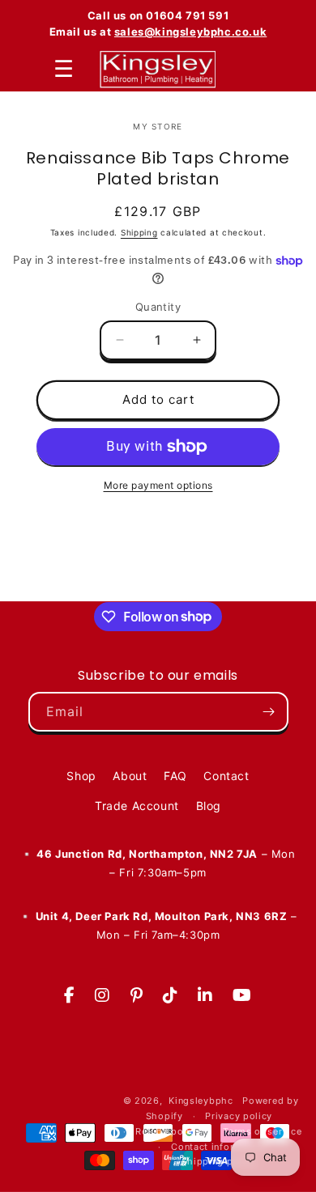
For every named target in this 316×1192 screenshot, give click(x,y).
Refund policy (167, 1131)
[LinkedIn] (205, 995)
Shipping (139, 232)
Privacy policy (238, 1116)
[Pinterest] (136, 995)
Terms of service (262, 1131)
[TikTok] (170, 995)
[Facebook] (69, 995)
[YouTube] (242, 995)
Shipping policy (219, 1161)
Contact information (218, 1146)
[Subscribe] (269, 712)
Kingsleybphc (201, 1100)
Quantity (158, 306)
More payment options (158, 485)
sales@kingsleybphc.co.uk (190, 31)
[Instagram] (102, 995)
